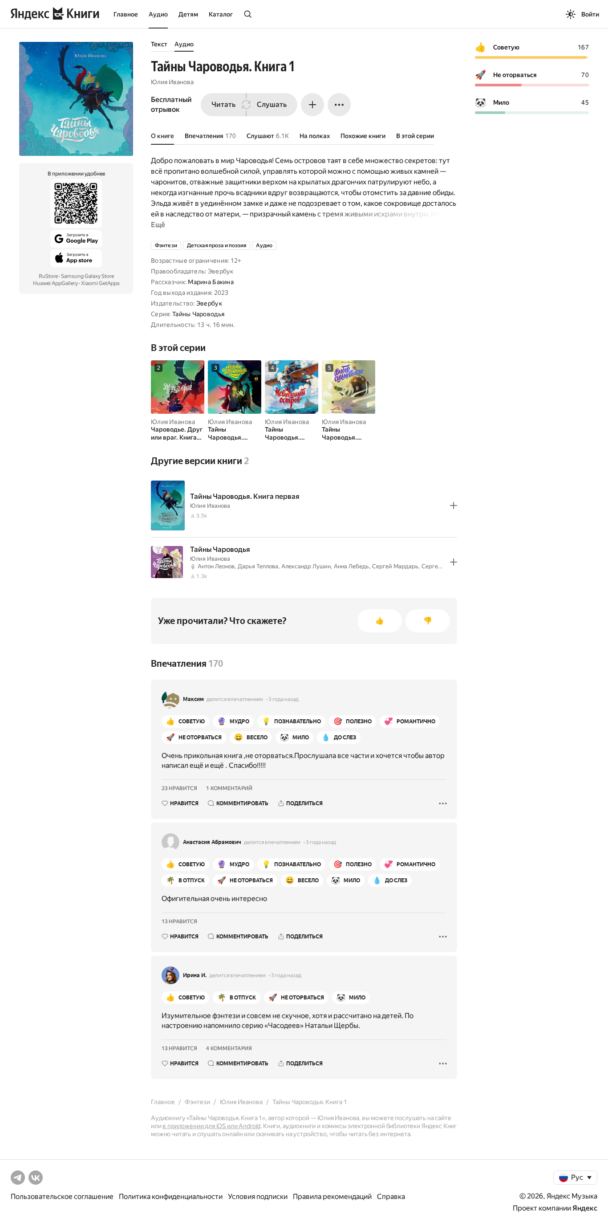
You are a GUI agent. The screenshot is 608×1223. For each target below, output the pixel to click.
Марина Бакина (211, 281)
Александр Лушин (306, 566)
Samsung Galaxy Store (87, 276)
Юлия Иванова (172, 82)
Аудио (158, 14)
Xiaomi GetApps (100, 283)
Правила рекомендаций (332, 1196)
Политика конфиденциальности (171, 1196)
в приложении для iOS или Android (211, 1125)
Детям (188, 14)
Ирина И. (195, 975)
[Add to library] (453, 505)
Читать (223, 104)
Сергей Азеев (440, 566)
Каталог (221, 14)
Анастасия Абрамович (212, 842)
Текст (159, 44)
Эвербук (209, 303)
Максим (193, 699)
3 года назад (283, 699)
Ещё (158, 224)
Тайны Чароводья (198, 314)
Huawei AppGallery (55, 283)
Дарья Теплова (258, 566)
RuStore (48, 276)
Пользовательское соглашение (62, 1196)
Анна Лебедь (351, 566)
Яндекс (584, 1208)
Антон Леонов (216, 566)
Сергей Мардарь (395, 566)
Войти (590, 14)
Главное (125, 14)
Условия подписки (258, 1196)
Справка (391, 1196)
